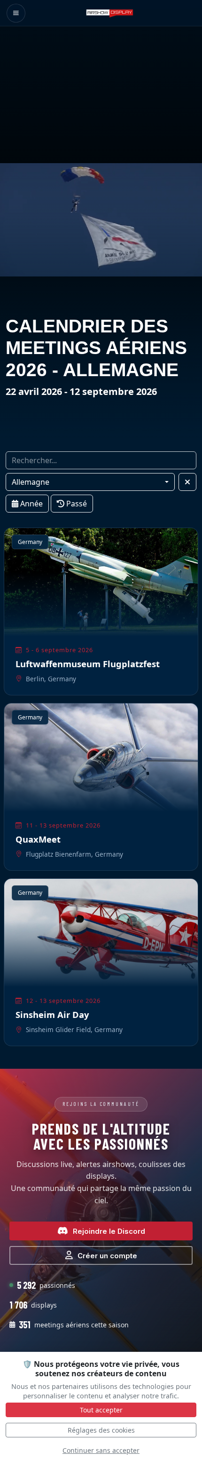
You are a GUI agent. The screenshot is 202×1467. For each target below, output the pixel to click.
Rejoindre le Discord (109, 1231)
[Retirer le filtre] (187, 482)
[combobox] (90, 482)
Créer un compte (107, 1255)
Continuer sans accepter (101, 1450)
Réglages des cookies (101, 1430)
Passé (75, 503)
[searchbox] (101, 460)
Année (30, 503)
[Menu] (16, 13)
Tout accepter (101, 1409)
